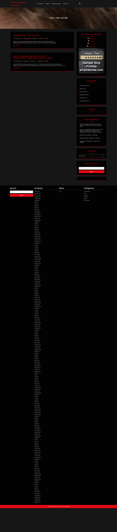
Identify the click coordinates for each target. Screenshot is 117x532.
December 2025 (38, 193)
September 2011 (38, 500)
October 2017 (37, 369)
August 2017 (37, 373)
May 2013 (36, 464)
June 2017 (36, 376)
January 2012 (37, 493)
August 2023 (37, 243)
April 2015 (36, 423)
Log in (60, 191)
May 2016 (36, 400)
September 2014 (38, 435)
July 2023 (36, 245)
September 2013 (38, 457)
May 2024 (36, 227)
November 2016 (38, 389)
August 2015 (37, 416)
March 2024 (37, 230)
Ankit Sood (48, 9)
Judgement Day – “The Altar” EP (26, 35)
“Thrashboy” (48, 6)
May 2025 (36, 205)
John (47, 14)
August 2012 (37, 480)
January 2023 (37, 256)
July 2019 (36, 331)
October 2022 (37, 261)
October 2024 (37, 218)
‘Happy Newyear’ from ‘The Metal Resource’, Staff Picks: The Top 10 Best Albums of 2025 (91, 125)
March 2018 (37, 360)
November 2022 (38, 259)
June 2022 (36, 268)
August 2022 (37, 265)
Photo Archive (40, 3)
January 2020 (37, 320)
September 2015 (38, 414)
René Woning (26, 38)
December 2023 (38, 236)
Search (91, 171)
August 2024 (37, 221)
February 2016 (37, 405)
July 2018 (36, 353)
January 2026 (37, 191)
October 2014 (37, 434)
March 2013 (37, 468)
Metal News (40, 61)
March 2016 (37, 403)
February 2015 (37, 426)
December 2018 (38, 344)
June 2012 (36, 484)
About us (48, 3)
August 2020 (37, 308)
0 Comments (34, 38)
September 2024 (38, 220)
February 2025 (37, 211)
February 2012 (37, 491)
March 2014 (37, 446)
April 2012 (36, 488)
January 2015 (37, 428)
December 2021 (38, 279)
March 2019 (37, 338)
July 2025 (36, 202)
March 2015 (37, 425)
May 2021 (36, 292)
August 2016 (37, 394)
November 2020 (38, 302)
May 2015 (36, 421)
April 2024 (36, 229)
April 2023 (36, 250)
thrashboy (26, 61)
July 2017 (36, 374)
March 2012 (37, 489)
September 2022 (38, 263)
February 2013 (37, 470)
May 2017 (36, 378)
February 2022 (37, 275)
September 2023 (38, 241)
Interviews (82, 91)
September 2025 (38, 198)
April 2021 (36, 293)
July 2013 (36, 461)
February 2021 (37, 297)
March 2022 (37, 274)
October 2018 (37, 347)
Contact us (65, 3)
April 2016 (36, 401)
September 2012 (38, 479)
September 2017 (38, 371)
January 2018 (37, 364)
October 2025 (37, 196)
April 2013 (36, 466)
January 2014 (37, 450)
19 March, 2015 (18, 38)
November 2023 (38, 238)
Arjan (47, 11)
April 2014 (36, 444)
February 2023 (37, 254)
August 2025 (37, 200)
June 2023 (36, 247)
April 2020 (36, 315)
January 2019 (37, 342)
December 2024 (38, 214)
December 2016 (38, 387)
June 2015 (36, 419)
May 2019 (36, 335)
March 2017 (37, 382)
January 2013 (37, 471)
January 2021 (37, 299)
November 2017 (38, 367)
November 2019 (38, 324)
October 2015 (37, 412)
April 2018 (36, 358)
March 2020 (37, 317)
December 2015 (38, 408)
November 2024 (38, 216)
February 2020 (37, 319)
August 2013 (37, 459)
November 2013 (38, 453)
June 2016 (36, 398)
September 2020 (38, 306)
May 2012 (36, 486)
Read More (17, 45)
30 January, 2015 (18, 61)
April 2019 (36, 337)
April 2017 (36, 380)
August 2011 (37, 502)
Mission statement (56, 3)
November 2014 (38, 432)
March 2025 (37, 209)
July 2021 (36, 288)
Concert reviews (83, 85)
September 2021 (38, 284)
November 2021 (38, 281)
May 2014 (36, 443)
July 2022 (36, 266)
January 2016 (37, 407)
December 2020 (38, 301)
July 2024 (36, 223)
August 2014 (37, 437)
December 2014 (38, 430)
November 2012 (38, 475)
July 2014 (36, 439)
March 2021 (37, 295)
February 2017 (37, 383)
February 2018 (37, 362)
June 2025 (36, 203)
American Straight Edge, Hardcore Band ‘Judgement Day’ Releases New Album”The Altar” (33, 57)
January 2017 (37, 385)
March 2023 (37, 252)
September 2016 (38, 392)
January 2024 (37, 234)
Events (81, 88)
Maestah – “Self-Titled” (92, 135)
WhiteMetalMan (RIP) (50, 19)
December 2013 (38, 452)
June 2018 (36, 355)
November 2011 (38, 497)
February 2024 (37, 232)
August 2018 (37, 351)
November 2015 (38, 410)
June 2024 (36, 225)
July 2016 (36, 396)
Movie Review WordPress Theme (55, 506)
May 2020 (36, 313)
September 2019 (38, 328)
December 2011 (38, 495)
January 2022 (37, 277)
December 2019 (38, 322)
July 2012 (36, 482)
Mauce (47, 16)
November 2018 (38, 346)
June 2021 (36, 290)
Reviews (40, 38)
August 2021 (37, 286)
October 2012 (37, 477)
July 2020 (36, 310)
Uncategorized (83, 100)
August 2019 (37, 329)
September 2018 (38, 349)
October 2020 (37, 304)
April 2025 (36, 207)
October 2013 (37, 455)
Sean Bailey (48, 22)
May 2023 (36, 248)
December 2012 (38, 473)
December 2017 (38, 365)
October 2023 (37, 239)
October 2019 (37, 326)
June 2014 (36, 441)
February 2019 (37, 340)
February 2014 (37, 448)
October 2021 (37, 283)
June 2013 (36, 462)
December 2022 (38, 257)
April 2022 (36, 272)
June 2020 (36, 311)
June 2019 (36, 333)
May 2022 (36, 270)
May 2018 (36, 356)
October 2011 (37, 498)
